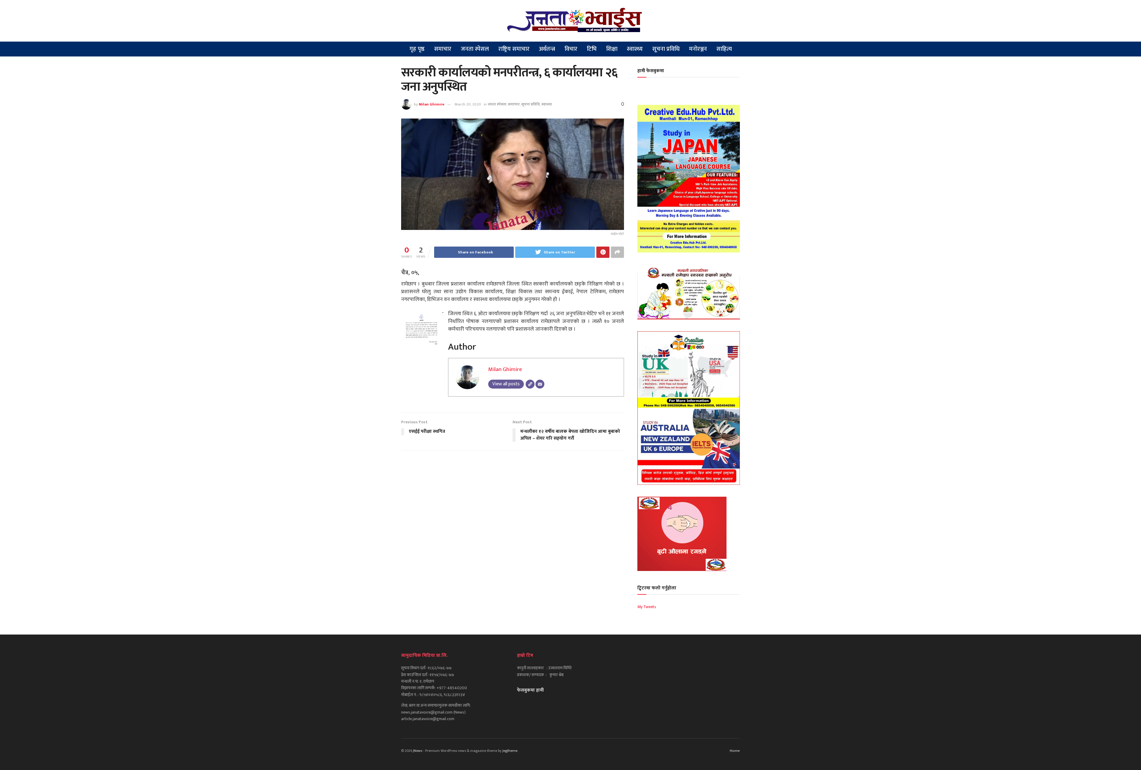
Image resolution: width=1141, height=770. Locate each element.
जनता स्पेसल (475, 49)
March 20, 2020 (468, 104)
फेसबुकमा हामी (530, 690)
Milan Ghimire (432, 104)
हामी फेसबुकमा (650, 71)
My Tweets (646, 606)
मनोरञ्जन (698, 49)
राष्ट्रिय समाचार (513, 49)
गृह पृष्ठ (417, 49)
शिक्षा (611, 49)
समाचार (442, 49)
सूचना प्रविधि (666, 49)
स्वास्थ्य (635, 49)
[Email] (539, 384)
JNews (417, 751)
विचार (571, 49)
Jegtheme (509, 751)
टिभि (592, 49)
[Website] (530, 384)
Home (735, 750)
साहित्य (724, 49)
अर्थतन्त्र (547, 49)
